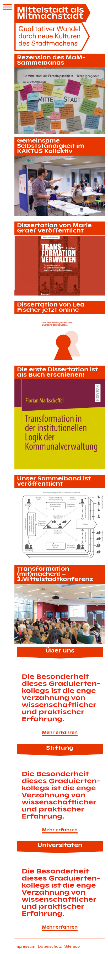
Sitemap (72, 946)
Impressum (24, 946)
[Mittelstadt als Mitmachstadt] (53, 27)
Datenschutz (50, 946)
